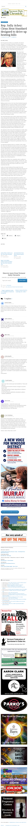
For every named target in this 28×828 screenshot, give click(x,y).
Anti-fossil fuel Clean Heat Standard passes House (19, 254)
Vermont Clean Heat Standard (17, 286)
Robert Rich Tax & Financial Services (8, 563)
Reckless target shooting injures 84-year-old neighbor (17, 589)
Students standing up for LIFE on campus (14, 585)
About (2, 825)
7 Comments (13, 37)
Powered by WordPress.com (12, 825)
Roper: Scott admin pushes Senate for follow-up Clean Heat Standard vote (7, 262)
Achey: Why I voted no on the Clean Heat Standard (6, 253)
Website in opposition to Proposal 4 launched (15, 584)
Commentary (4, 22)
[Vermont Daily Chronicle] (14, 12)
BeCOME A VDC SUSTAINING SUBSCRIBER (10, 511)
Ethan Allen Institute (20, 822)
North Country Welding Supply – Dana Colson (9, 566)
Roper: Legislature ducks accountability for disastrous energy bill (7, 292)
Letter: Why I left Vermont (14, 583)
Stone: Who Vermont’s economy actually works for (17, 582)
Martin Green (4, 596)
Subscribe (22, 280)
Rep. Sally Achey (9, 286)
